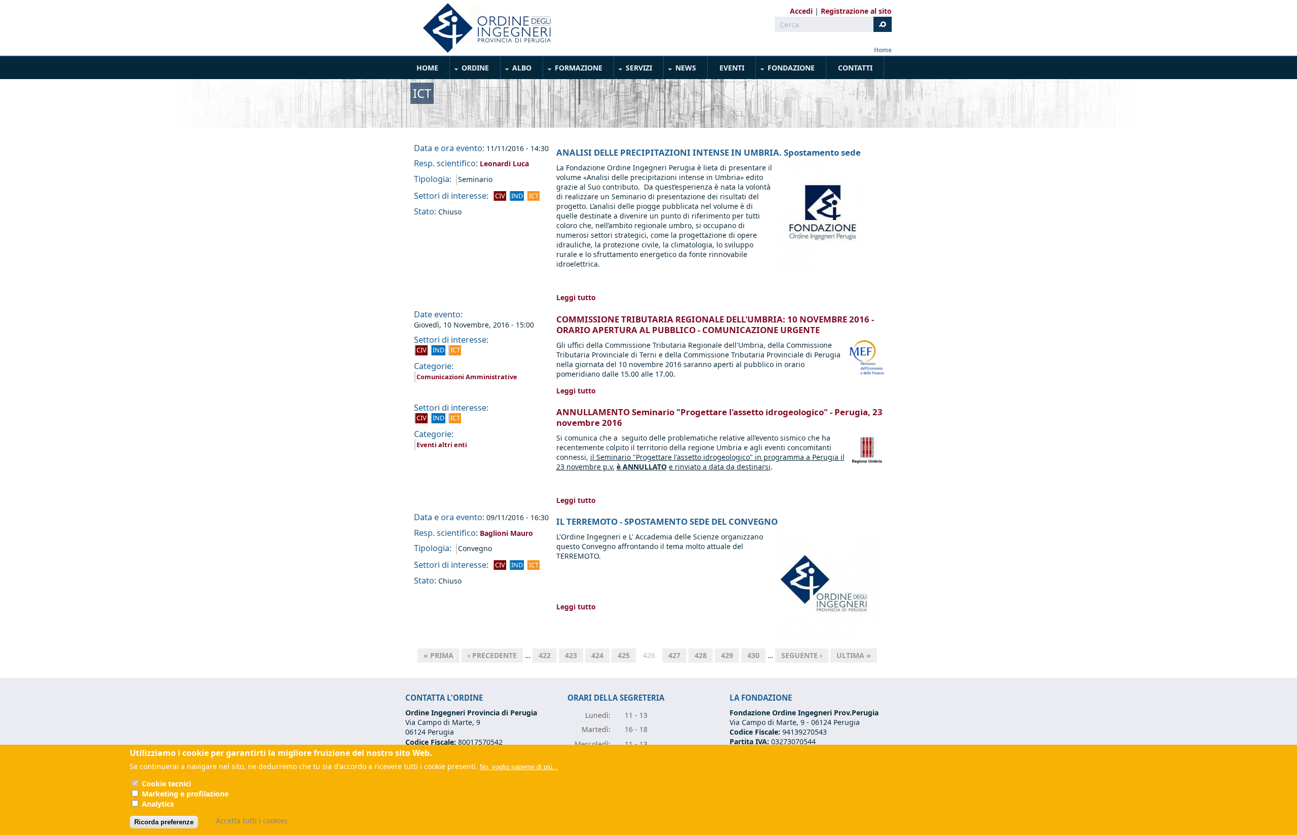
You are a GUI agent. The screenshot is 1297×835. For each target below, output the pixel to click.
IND (517, 195)
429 (727, 655)
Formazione (573, 70)
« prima (438, 655)
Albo (516, 70)
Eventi (731, 67)
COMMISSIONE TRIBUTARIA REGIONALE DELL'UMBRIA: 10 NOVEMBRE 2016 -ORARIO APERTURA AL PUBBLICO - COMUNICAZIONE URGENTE (715, 324)
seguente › (801, 655)
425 (624, 655)
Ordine (469, 70)
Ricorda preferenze (164, 821)
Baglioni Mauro (506, 533)
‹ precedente (492, 655)
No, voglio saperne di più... (519, 766)
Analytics (158, 804)
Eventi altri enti (441, 444)
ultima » (853, 655)
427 (674, 655)
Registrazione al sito (856, 11)
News (680, 70)
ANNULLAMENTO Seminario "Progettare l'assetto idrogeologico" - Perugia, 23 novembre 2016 (719, 417)
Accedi (801, 11)
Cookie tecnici (166, 783)
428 (701, 655)
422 (545, 655)
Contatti (855, 67)
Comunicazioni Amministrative (466, 376)
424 (597, 655)
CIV (500, 195)
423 (571, 655)
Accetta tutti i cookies (252, 820)
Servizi (633, 70)
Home (883, 50)
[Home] (482, 28)
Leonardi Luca (504, 163)
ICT (534, 195)
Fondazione (785, 70)
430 (753, 655)
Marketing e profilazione (185, 793)
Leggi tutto (576, 297)
